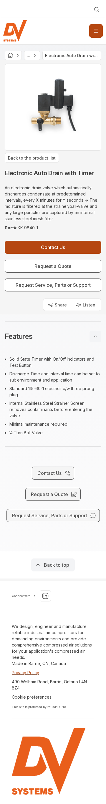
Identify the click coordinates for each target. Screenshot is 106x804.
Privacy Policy (25, 672)
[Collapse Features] (95, 336)
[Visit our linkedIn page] (45, 595)
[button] (53, 336)
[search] (96, 9)
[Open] (96, 31)
